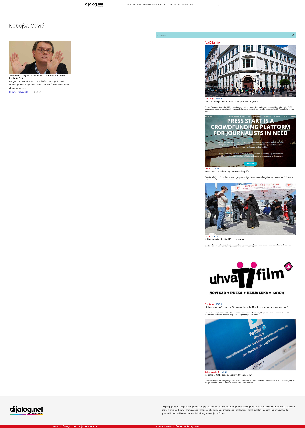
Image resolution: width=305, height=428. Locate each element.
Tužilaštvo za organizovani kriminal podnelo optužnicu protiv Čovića (37, 76)
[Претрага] (293, 35)
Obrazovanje (209, 98)
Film (206, 304)
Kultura (211, 304)
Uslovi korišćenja (174, 426)
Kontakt (197, 426)
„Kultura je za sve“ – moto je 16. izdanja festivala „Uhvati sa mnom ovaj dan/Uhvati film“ (246, 307)
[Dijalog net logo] (94, 5)
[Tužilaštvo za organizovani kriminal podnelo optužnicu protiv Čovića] (40, 42)
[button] (219, 5)
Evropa (207, 236)
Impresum (160, 426)
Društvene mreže (211, 372)
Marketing (188, 426)
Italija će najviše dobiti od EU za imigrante (224, 239)
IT (218, 372)
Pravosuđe (23, 92)
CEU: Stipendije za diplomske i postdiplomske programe (231, 101)
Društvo (13, 92)
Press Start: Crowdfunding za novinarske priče (227, 171)
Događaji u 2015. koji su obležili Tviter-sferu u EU (228, 375)
